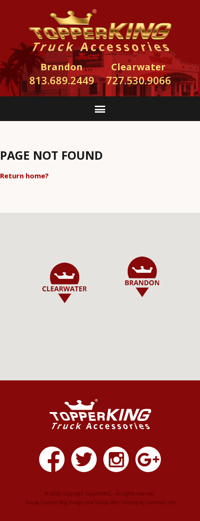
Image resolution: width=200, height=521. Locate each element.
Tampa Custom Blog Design (54, 502)
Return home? (24, 175)
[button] (142, 277)
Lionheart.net (160, 502)
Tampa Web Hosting (116, 502)
